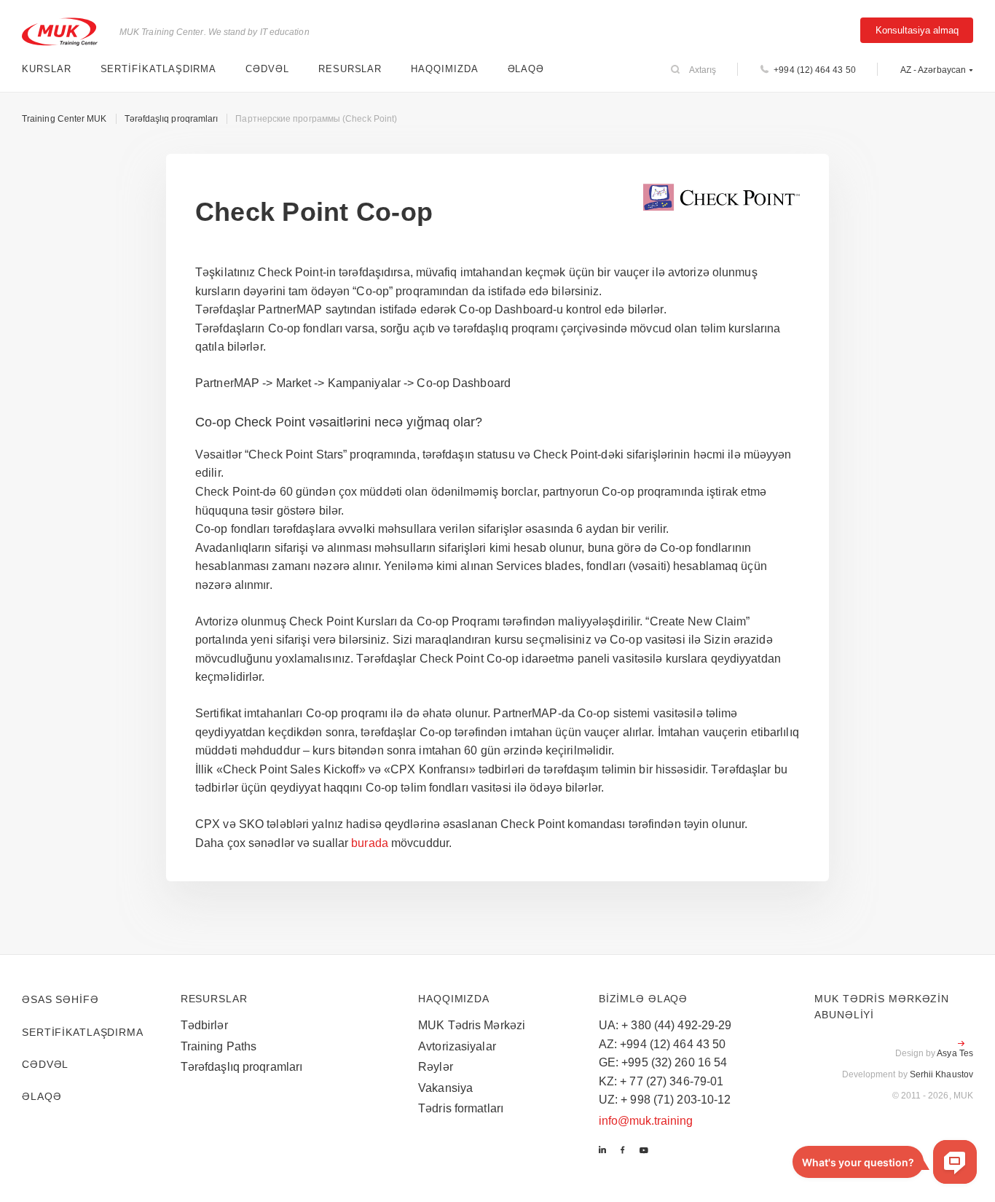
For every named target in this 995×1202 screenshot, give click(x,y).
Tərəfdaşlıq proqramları (242, 1067)
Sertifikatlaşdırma (159, 69)
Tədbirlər (204, 1025)
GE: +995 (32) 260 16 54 (663, 1062)
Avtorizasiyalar (457, 1046)
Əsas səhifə (60, 999)
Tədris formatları (460, 1108)
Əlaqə (526, 69)
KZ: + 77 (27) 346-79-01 (661, 1081)
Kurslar (46, 69)
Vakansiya (445, 1088)
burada (369, 843)
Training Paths (219, 1046)
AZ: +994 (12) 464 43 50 (662, 1044)
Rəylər (435, 1067)
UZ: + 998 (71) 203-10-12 (665, 1099)
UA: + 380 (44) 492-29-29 (665, 1025)
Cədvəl (267, 69)
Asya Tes (955, 1053)
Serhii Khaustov (941, 1074)
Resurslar (350, 69)
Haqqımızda (444, 69)
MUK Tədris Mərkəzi (471, 1025)
